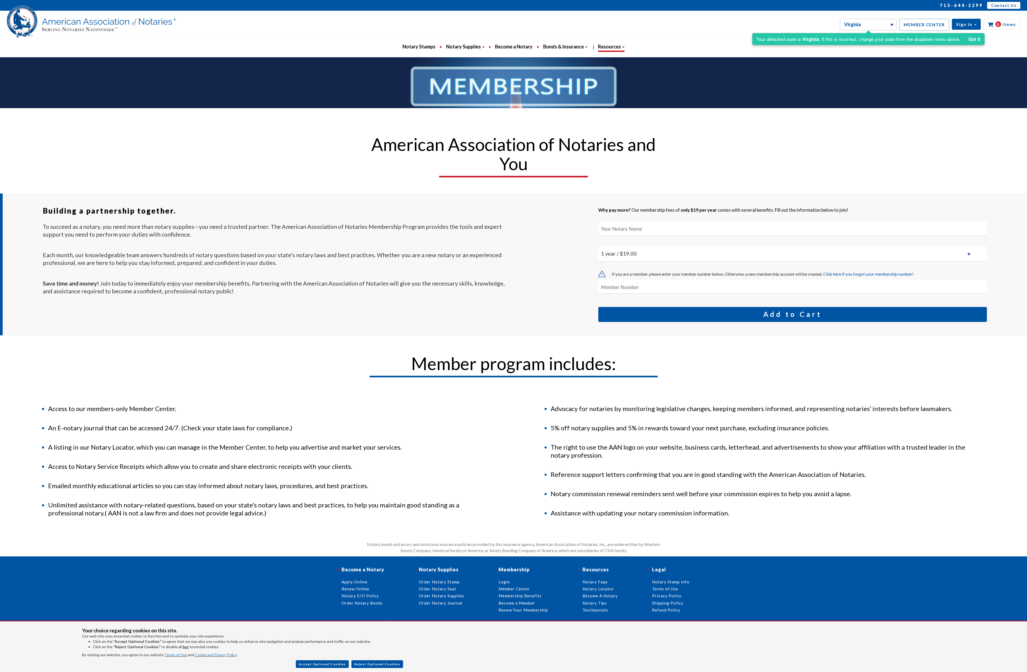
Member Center (514, 588)
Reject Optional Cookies (377, 664)
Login (504, 581)
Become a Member (517, 603)
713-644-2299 (961, 5)
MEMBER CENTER (924, 24)
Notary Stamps (419, 47)
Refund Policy (666, 610)
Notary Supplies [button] (464, 47)
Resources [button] (610, 47)
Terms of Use (175, 654)
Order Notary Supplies (441, 595)
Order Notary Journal (440, 603)
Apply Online (354, 581)
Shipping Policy (667, 603)
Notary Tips (595, 603)
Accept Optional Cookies (322, 664)
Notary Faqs (595, 581)
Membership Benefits (520, 595)
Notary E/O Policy (360, 595)
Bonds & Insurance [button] (564, 47)
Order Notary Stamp (439, 581)
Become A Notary (600, 595)
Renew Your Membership (523, 610)
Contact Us (1003, 5)
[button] (966, 24)
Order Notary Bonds (362, 603)
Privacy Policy (666, 595)
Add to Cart (792, 314)
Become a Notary (513, 47)
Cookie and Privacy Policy (216, 654)
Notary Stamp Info (670, 581)
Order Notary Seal (437, 588)
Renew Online (355, 588)
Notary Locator (598, 588)
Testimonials (595, 610)
